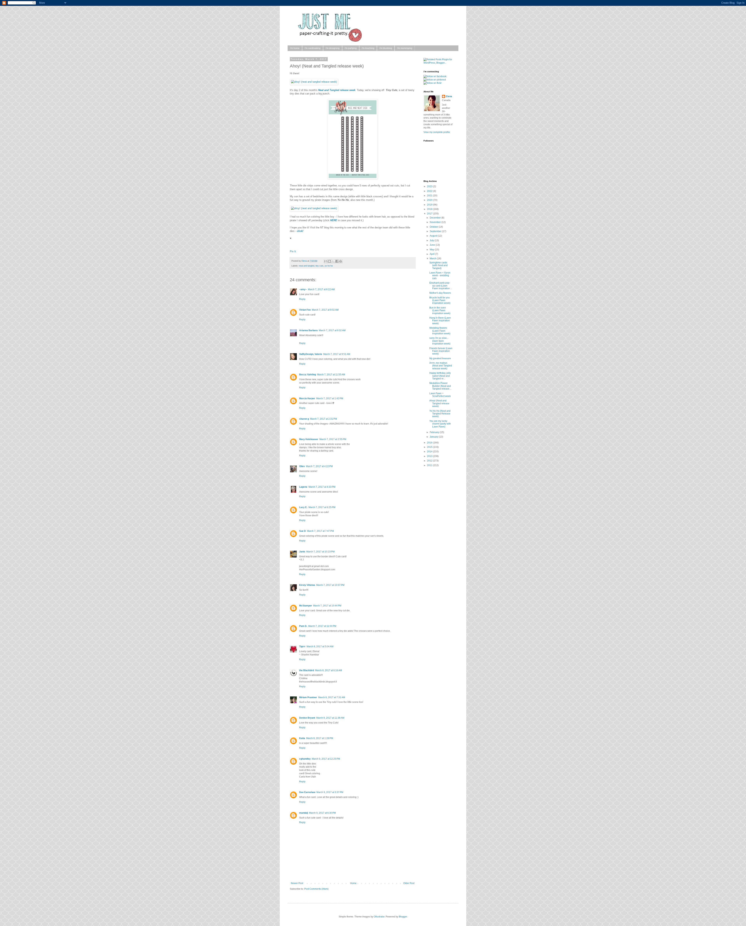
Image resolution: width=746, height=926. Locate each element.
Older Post (408, 883)
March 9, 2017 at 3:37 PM (329, 792)
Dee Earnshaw (307, 792)
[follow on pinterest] (435, 79)
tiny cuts (319, 266)
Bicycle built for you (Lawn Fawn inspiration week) (439, 300)
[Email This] (326, 261)
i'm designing (333, 48)
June (433, 245)
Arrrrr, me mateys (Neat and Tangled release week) (440, 366)
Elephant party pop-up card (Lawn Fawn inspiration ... (440, 285)
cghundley (305, 758)
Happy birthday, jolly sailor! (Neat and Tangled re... (440, 376)
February (435, 432)
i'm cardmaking (313, 48)
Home (353, 883)
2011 (430, 465)
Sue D (302, 531)
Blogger (403, 916)
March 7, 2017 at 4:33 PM (322, 487)
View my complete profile (437, 132)
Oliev (302, 466)
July (432, 240)
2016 (430, 442)
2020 (430, 200)
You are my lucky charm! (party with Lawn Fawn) (440, 424)
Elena (304, 261)
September (436, 231)
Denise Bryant (307, 717)
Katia (302, 738)
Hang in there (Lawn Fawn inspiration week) (440, 320)
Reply (302, 299)
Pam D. (303, 626)
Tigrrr (302, 646)
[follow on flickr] (433, 83)
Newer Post (297, 883)
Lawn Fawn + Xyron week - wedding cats (439, 275)
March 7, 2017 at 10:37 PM (330, 585)
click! (300, 231)
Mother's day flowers (440, 293)
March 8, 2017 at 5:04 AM (320, 646)
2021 (430, 195)
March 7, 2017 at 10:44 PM (327, 605)
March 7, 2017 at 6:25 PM (322, 507)
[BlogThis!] (329, 261)
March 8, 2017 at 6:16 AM (328, 670)
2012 (430, 460)
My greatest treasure (440, 358)
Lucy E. (303, 507)
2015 (430, 447)
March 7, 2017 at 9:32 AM (332, 330)
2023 (430, 186)
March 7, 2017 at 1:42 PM (329, 398)
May (432, 249)
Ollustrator (379, 916)
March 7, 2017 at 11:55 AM (331, 374)
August (434, 235)
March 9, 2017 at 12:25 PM (326, 758)
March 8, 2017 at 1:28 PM (319, 738)
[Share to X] (333, 261)
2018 (430, 209)
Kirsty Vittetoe (307, 585)
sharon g (304, 419)
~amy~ (303, 289)
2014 (430, 451)
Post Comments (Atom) (316, 889)
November (435, 222)
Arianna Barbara (308, 330)
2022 (430, 191)
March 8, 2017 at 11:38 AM (330, 717)
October (434, 226)
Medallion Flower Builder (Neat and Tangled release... (440, 386)
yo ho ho (329, 266)
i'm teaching (368, 48)
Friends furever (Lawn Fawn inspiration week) (440, 351)
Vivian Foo (305, 309)
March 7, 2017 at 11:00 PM (322, 626)
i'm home (295, 48)
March (433, 258)
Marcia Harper (307, 398)
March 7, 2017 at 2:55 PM (332, 439)
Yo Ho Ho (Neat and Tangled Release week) (440, 414)
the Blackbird (306, 670)
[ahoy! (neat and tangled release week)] (314, 81)
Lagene (303, 487)
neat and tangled (306, 266)
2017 (430, 213)
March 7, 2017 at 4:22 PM (319, 466)
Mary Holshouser (308, 439)
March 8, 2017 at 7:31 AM (331, 697)
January (434, 436)
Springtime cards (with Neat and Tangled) (438, 265)
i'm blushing (385, 48)
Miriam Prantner (308, 697)
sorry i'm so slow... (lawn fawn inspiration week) (439, 341)
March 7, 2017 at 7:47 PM (320, 531)
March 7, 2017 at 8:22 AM (321, 289)
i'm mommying (404, 48)
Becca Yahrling (307, 374)
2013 (430, 456)
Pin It (293, 251)
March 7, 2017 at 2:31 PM (323, 419)
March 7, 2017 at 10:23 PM (320, 551)
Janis (302, 551)
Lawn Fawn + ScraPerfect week (440, 394)
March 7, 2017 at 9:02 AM (325, 309)
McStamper (305, 605)
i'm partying (351, 48)
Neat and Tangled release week (336, 90)
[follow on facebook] (435, 76)
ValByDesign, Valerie (310, 354)
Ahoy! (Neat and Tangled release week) (439, 403)
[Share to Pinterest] (340, 261)
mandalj (303, 813)
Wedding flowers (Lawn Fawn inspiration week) (439, 331)
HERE (333, 220)
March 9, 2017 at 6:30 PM (322, 813)
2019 (430, 204)
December (435, 217)
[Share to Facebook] (337, 261)
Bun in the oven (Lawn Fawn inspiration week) (439, 310)
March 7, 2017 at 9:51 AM (336, 354)
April (432, 254)
